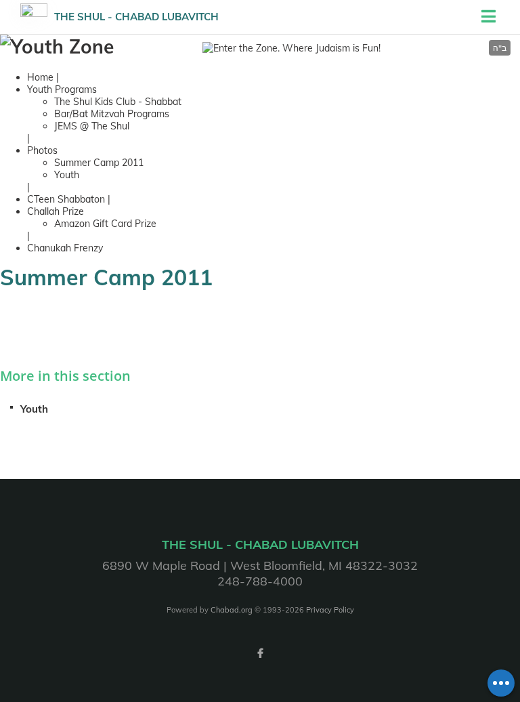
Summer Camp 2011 (99, 163)
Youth (66, 175)
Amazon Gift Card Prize (105, 224)
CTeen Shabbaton (67, 199)
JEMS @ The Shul (91, 126)
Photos (42, 150)
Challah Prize (55, 211)
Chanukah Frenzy (65, 248)
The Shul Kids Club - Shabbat (117, 102)
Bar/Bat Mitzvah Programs (111, 114)
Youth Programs (62, 89)
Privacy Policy (330, 610)
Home (40, 77)
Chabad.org (232, 610)
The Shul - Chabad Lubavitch (136, 16)
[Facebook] (260, 653)
